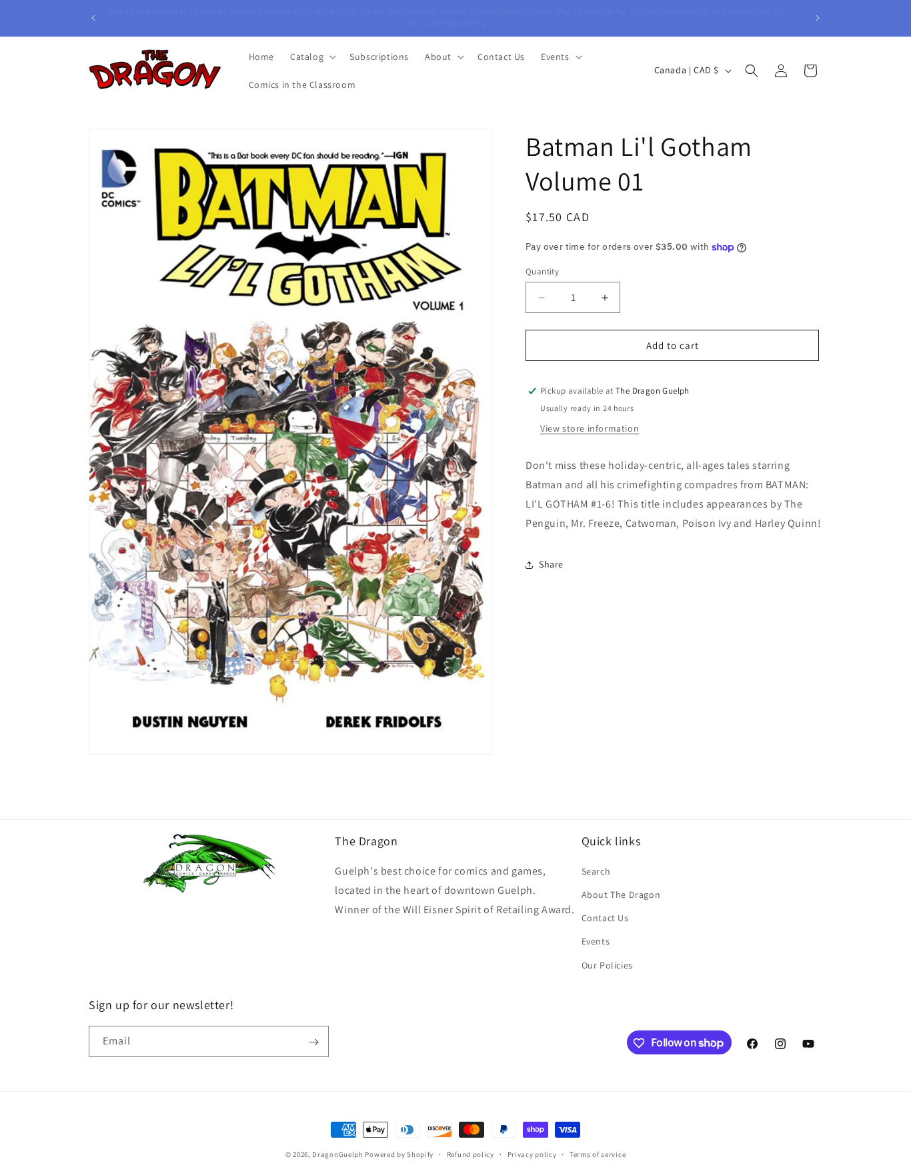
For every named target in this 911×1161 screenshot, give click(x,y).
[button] (311, 57)
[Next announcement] (817, 18)
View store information (589, 428)
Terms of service (598, 1153)
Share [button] (551, 564)
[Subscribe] (313, 1042)
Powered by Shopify (399, 1154)
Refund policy (470, 1153)
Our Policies (607, 965)
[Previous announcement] (93, 18)
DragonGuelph (337, 1154)
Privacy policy (532, 1153)
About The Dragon (621, 895)
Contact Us (605, 919)
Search (596, 871)
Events (596, 942)
